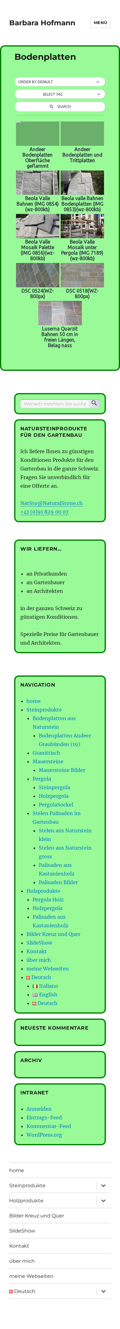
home (33, 701)
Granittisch (46, 753)
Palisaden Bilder (58, 882)
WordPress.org (44, 1135)
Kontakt (36, 951)
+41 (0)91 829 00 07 (44, 512)
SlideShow (39, 943)
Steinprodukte (44, 710)
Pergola (42, 779)
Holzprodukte (43, 891)
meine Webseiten (47, 969)
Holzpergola (54, 796)
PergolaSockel (56, 805)
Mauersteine (48, 761)
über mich (38, 960)
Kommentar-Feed (48, 1126)
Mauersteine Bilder (62, 770)
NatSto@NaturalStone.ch (51, 503)
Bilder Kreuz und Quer (53, 934)
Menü (100, 22)
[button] (60, 82)
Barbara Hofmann (42, 22)
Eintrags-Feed (44, 1117)
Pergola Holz (48, 899)
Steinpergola (54, 787)
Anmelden (39, 1109)
